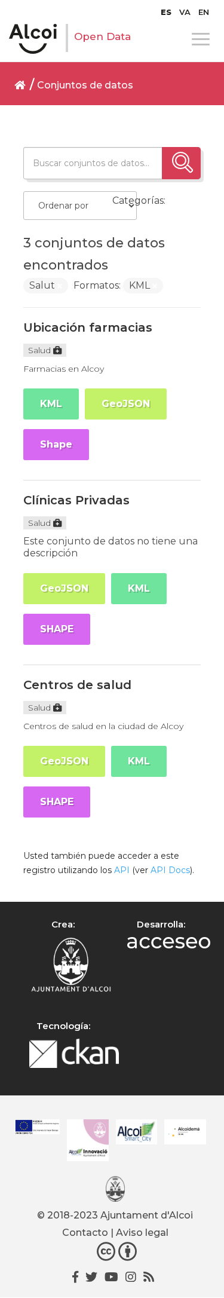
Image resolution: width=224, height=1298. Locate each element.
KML (51, 403)
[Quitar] (59, 286)
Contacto (85, 1232)
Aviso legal (142, 1232)
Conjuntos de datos (85, 85)
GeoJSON (126, 403)
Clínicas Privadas (76, 500)
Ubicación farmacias (87, 327)
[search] (181, 163)
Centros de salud (77, 685)
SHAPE (56, 629)
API (122, 870)
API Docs (170, 870)
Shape (56, 444)
